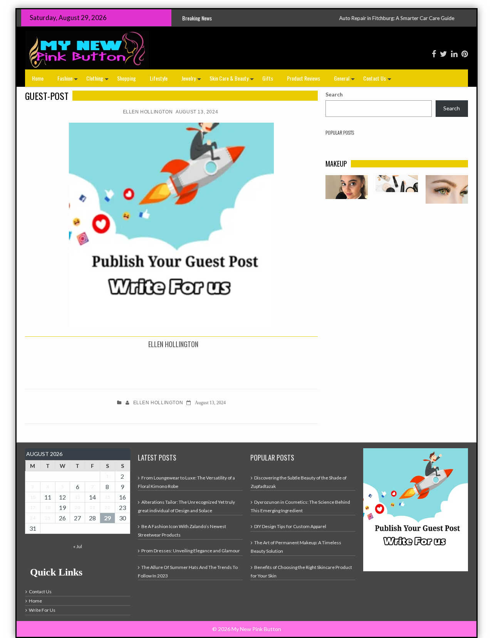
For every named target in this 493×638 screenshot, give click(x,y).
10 (32, 497)
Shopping (126, 78)
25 (47, 518)
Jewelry (192, 80)
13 (77, 497)
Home (38, 78)
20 (77, 507)
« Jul (77, 546)
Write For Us (42, 610)
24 (32, 518)
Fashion (68, 80)
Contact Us (378, 80)
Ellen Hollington (148, 112)
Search (334, 94)
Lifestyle (159, 78)
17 (32, 507)
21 (92, 507)
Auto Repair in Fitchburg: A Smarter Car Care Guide (368, 18)
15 (107, 497)
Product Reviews (303, 78)
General (345, 80)
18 (47, 507)
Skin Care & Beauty (232, 80)
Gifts (267, 78)
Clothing (98, 80)
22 (107, 507)
